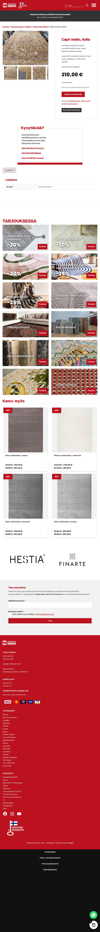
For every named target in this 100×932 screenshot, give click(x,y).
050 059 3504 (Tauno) (32, 148)
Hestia (5, 732)
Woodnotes (7, 766)
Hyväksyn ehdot (16, 611)
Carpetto (6, 720)
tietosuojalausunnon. (44, 614)
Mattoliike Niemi (40, 27)
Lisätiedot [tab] (9, 170)
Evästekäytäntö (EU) (10, 777)
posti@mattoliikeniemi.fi (12, 664)
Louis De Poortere (9, 737)
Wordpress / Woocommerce (59, 843)
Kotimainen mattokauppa (12, 783)
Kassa (5, 780)
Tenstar (6, 755)
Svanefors (6, 752)
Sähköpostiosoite (16, 601)
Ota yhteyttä (50, 852)
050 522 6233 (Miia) (31, 153)
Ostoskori (6, 789)
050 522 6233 (8, 659)
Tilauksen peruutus (10, 794)
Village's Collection (10, 757)
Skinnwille (6, 749)
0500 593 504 (8, 656)
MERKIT (28, 27)
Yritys (5, 808)
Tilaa (50, 620)
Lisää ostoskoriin (73, 94)
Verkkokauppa (17, 27)
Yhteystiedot (7, 806)
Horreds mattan (9, 735)
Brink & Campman (10, 717)
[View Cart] (87, 5)
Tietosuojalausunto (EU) (12, 791)
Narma (5, 743)
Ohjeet (5, 786)
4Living (5, 715)
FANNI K (5, 726)
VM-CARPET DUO (9, 763)
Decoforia (6, 723)
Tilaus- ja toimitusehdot (12, 797)
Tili (4, 800)
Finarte (5, 729)
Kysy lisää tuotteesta (71, 110)
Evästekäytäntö (50, 870)
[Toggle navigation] (94, 5)
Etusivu (6, 27)
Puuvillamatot (72, 104)
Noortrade (6, 746)
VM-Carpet (7, 760)
